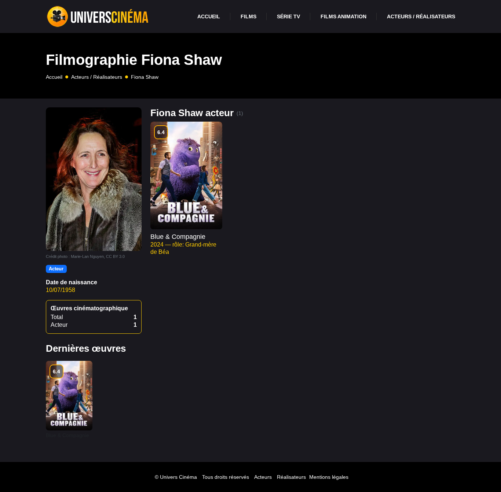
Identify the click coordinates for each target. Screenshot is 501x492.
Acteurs (263, 477)
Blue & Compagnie (177, 236)
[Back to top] (481, 472)
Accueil (208, 16)
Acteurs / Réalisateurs (421, 16)
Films (248, 16)
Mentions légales (328, 477)
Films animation (343, 16)
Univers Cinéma (178, 477)
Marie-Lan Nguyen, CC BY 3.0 (98, 256)
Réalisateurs (291, 477)
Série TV (288, 16)
